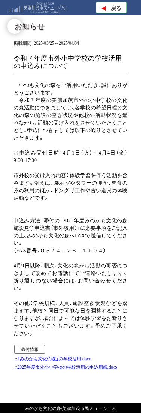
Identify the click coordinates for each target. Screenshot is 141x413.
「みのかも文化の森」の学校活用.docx (54, 359)
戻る (111, 7)
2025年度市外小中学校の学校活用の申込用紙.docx (67, 367)
